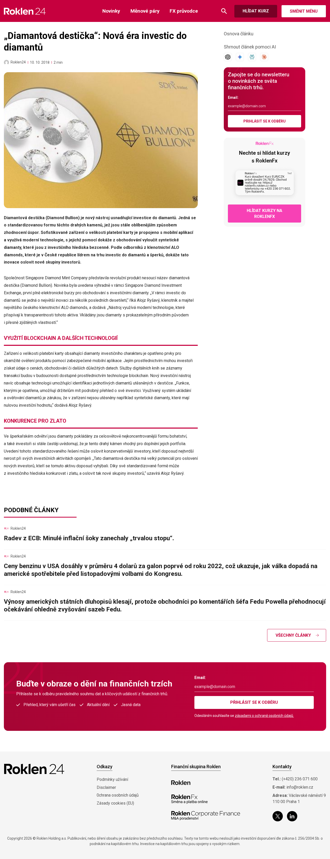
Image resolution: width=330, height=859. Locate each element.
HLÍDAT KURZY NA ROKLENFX (264, 213)
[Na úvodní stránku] (25, 11)
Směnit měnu (304, 11)
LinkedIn (292, 816)
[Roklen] (181, 782)
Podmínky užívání (112, 779)
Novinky (111, 11)
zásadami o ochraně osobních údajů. (264, 716)
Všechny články (293, 635)
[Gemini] (240, 57)
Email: (233, 97)
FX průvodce (184, 11)
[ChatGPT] (228, 57)
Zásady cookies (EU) (115, 803)
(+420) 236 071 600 (300, 778)
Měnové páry (145, 11)
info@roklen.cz (299, 787)
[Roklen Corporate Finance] (205, 815)
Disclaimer (106, 787)
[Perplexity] (252, 57)
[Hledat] (224, 11)
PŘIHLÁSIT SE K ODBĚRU (264, 121)
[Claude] (264, 57)
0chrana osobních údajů (118, 795)
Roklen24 (18, 62)
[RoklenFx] (189, 799)
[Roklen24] (6, 62)
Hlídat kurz (256, 11)
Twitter (278, 816)
